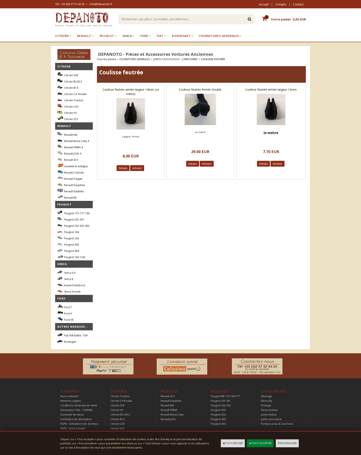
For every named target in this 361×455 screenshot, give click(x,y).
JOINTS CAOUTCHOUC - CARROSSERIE (175, 59)
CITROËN (62, 36)
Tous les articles (106, 59)
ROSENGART (181, 36)
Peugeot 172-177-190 (76, 213)
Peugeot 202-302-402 (76, 226)
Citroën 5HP (71, 75)
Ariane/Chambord (74, 285)
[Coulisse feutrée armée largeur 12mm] (271, 126)
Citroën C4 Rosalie (121, 401)
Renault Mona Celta (172, 414)
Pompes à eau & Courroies (277, 424)
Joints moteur (269, 414)
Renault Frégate (73, 179)
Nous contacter (69, 396)
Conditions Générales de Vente (78, 405)
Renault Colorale (74, 172)
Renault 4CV (71, 160)
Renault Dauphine (74, 185)
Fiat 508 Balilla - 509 (76, 335)
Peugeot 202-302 (221, 405)
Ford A (68, 313)
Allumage (266, 396)
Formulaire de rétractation (76, 419)
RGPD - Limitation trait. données (79, 424)
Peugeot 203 (71, 238)
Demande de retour (72, 414)
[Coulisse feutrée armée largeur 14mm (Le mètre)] (130, 130)
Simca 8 (68, 279)
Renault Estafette (74, 191)
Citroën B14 (71, 88)
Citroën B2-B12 (73, 81)
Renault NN (70, 135)
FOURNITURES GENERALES (219, 36)
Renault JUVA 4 (72, 153)
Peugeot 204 (71, 232)
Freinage (266, 405)
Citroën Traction (73, 100)
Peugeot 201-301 (74, 219)
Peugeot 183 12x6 (74, 257)
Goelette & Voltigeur (76, 166)
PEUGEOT (107, 36)
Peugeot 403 (71, 244)
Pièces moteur (269, 410)
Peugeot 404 (71, 251)
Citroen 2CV (118, 428)
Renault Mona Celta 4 (76, 141)
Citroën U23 (71, 106)
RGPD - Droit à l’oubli (72, 428)
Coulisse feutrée (213, 59)
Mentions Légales (70, 401)
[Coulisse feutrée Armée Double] (200, 126)
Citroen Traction (120, 396)
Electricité (266, 401)
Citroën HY (70, 113)
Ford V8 (68, 320)
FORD (144, 36)
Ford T (68, 307)
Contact (298, 4)
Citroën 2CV (71, 119)
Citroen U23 (118, 424)
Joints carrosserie (271, 419)
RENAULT (84, 36)
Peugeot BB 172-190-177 (225, 396)
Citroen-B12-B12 (120, 414)
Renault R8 (70, 197)
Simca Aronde (72, 291)
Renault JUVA (168, 419)
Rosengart (70, 341)
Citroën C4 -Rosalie (75, 94)
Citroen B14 (118, 419)
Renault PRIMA (169, 410)
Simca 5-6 (69, 273)
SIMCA (127, 36)
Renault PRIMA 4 (73, 147)
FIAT (160, 36)
